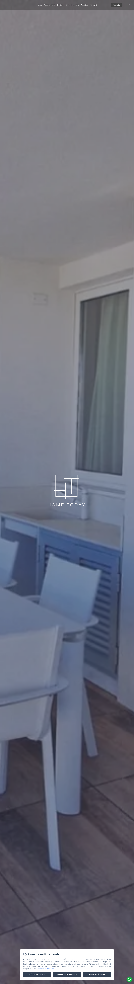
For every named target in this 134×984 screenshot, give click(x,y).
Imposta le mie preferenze (67, 974)
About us (84, 5)
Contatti (93, 5)
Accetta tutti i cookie (97, 974)
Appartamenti (49, 5)
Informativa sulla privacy (46, 969)
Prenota (116, 5)
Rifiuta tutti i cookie (37, 974)
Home (39, 5)
